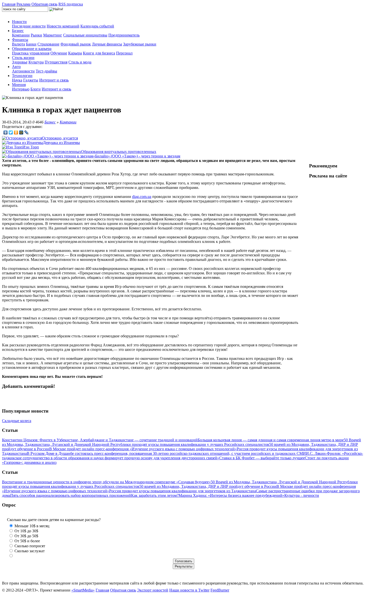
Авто (16, 66)
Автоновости (23, 71)
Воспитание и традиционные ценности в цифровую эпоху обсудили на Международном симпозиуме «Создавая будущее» (106, 482)
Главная (8, 4)
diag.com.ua (141, 196)
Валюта (18, 44)
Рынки (36, 35)
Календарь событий (97, 26)
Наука (17, 80)
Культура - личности (301, 495)
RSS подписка (70, 4)
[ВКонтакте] (5, 132)
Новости (19, 21)
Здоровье (19, 62)
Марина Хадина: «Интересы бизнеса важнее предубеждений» (231, 495)
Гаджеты (30, 80)
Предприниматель (124, 35)
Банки (31, 44)
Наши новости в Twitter (189, 590)
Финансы (20, 39)
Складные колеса (16, 421)
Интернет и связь (54, 80)
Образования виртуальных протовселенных (118, 151)
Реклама (23, 4)
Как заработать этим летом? (155, 495)
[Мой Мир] (21, 132)
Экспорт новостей (152, 590)
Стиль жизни (23, 57)
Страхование (48, 44)
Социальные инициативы (85, 35)
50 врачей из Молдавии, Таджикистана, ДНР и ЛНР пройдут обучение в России (207, 486)
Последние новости (29, 26)
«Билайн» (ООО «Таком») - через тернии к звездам (136, 156)
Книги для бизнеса (99, 53)
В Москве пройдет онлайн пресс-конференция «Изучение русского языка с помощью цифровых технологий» (143, 449)
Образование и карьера (31, 48)
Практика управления (30, 53)
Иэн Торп (30, 147)
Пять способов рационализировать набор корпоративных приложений (70, 495)
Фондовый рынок (75, 44)
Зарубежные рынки (139, 44)
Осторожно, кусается (60, 138)
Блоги (35, 89)
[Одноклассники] (16, 132)
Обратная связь (44, 4)
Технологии (22, 75)
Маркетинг (52, 35)
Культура (36, 62)
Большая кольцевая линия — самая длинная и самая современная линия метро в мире (271, 440)
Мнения (19, 84)
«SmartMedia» (83, 590)
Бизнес (18, 30)
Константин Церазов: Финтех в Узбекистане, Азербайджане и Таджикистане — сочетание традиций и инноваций (100, 440)
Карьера (75, 53)
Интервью (20, 89)
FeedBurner (219, 590)
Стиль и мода (79, 62)
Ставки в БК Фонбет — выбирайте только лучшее (262, 458)
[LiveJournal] (26, 132)
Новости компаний (63, 26)
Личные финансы (107, 44)
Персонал (124, 53)
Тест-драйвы (46, 71)
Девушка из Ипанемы (61, 142)
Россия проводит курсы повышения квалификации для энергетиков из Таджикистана (182, 491)
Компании (21, 35)
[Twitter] (10, 132)
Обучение (58, 53)
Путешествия (56, 62)
